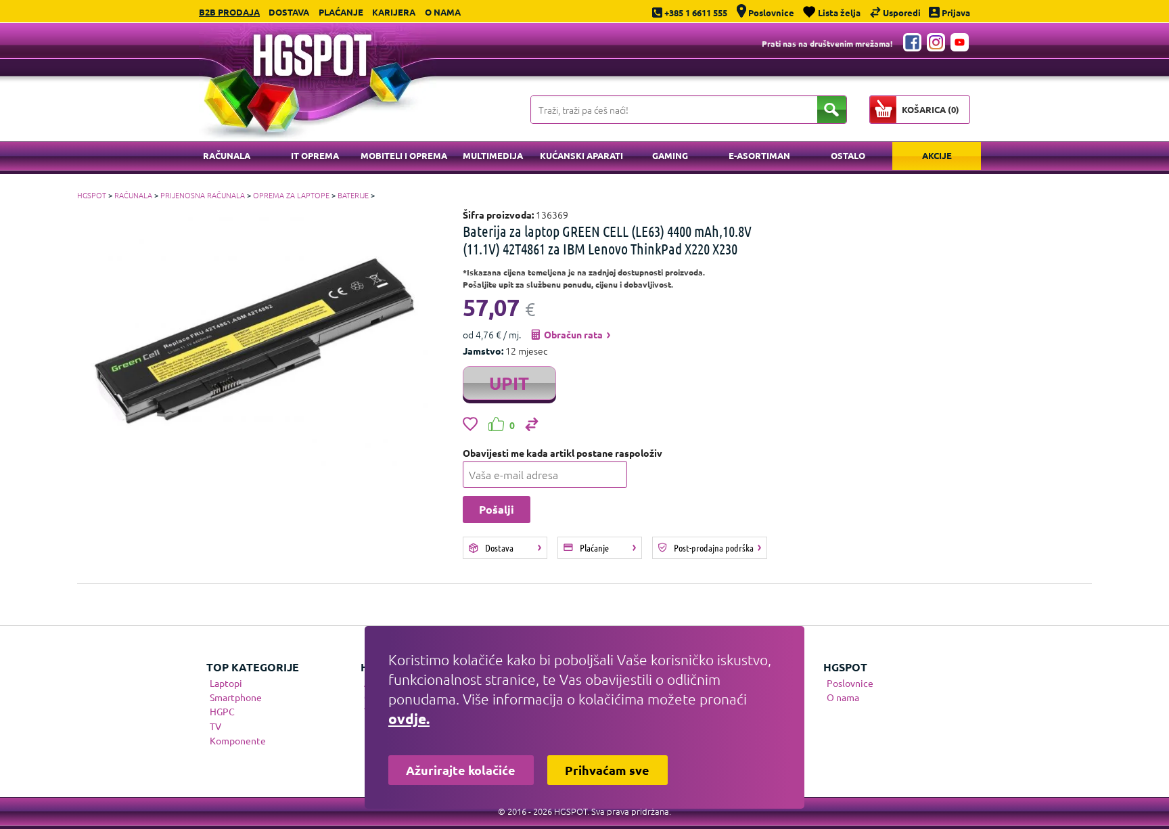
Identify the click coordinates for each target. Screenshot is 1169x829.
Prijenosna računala (202, 194)
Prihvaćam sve (607, 770)
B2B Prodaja (229, 12)
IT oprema (315, 155)
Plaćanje (341, 12)
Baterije (353, 194)
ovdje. (409, 718)
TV (215, 726)
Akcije (937, 155)
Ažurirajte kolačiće (460, 770)
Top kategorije (252, 666)
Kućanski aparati (581, 155)
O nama (443, 12)
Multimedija (493, 155)
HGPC (222, 711)
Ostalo (848, 155)
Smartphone (236, 697)
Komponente (238, 740)
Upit (509, 383)
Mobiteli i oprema (404, 155)
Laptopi (226, 683)
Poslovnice (850, 683)
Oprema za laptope (291, 194)
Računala (226, 155)
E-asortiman (759, 155)
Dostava (289, 12)
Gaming (670, 155)
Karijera (393, 12)
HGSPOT (91, 194)
